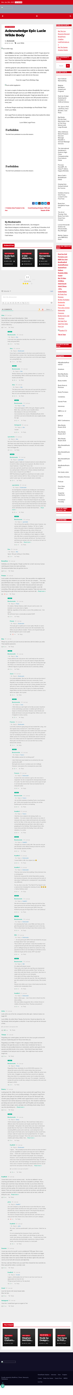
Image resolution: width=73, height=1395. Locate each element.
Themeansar (4, 1379)
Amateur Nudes (63, 50)
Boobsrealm (11, 41)
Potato (17, 603)
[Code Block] (20, 303)
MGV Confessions (64, 420)
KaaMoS (25, 842)
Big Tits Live (62, 31)
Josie (21, 704)
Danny (17, 1119)
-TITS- (60, 289)
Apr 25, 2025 (9, 1343)
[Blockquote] (18, 303)
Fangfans (64, 1374)
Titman (17, 1066)
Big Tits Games (63, 47)
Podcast (60, 481)
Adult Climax (62, 286)
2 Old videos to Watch (26, 258)
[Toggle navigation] (37, 16)
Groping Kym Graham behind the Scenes (63, 186)
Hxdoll (60, 275)
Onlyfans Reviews (64, 477)
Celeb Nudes (62, 291)
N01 (24, 964)
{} (25, 302)
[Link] (23, 303)
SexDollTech (62, 267)
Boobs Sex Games (48, 1378)
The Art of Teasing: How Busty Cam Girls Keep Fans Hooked (63, 216)
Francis (22, 755)
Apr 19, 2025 (62, 1343)
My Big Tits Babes (63, 300)
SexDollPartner (63, 265)
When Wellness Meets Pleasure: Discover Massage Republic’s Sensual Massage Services (64, 137)
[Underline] (8, 303)
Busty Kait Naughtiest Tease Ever (63, 205)
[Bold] (3, 303)
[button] (70, 16)
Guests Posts (62, 401)
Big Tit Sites (62, 278)
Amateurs (61, 369)
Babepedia (61, 310)
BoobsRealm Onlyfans (43, 1374)
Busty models (62, 380)
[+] (28, 302)
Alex (17, 337)
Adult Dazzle (62, 283)
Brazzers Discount (64, 34)
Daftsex (60, 270)
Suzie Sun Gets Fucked (9, 258)
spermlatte (21, 459)
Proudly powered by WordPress (9, 1377)
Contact (40, 1378)
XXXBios (61, 281)
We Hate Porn (62, 321)
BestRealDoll (62, 262)
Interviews (61, 406)
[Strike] (10, 303)
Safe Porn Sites (63, 324)
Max (17, 656)
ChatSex (60, 39)
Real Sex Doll (62, 254)
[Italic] (5, 303)
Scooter (18, 1274)
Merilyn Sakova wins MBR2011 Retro (63, 237)
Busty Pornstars (9, 26)
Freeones (61, 313)
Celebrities (61, 397)
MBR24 (60, 416)
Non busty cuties (63, 472)
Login (51, 291)
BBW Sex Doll (62, 259)
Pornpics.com (62, 257)
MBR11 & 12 (62, 411)
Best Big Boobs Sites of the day (44, 1335)
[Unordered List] (15, 303)
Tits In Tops (62, 334)
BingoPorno (62, 36)
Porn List (61, 326)
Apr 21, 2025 (44, 1343)
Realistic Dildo (63, 273)
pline (19, 1226)
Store (59, 1374)
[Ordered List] (13, 303)
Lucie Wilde (20, 43)
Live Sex (40, 1382)
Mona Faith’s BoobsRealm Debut (62, 177)
